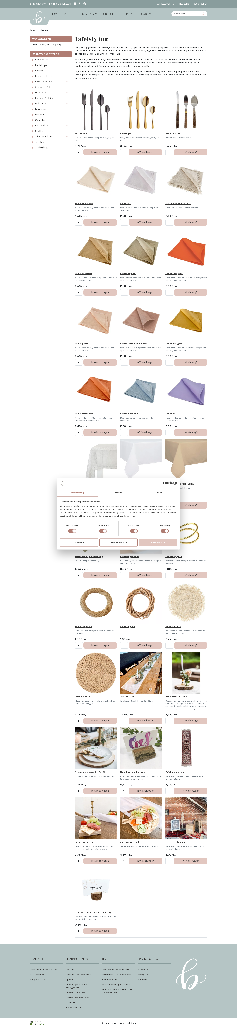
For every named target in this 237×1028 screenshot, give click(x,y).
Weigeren (79, 542)
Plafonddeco (42, 125)
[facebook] (75, 3)
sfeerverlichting (143, 66)
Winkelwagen (165, 3)
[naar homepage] (39, 17)
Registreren (200, 3)
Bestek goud (126, 133)
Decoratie (40, 93)
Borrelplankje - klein (85, 842)
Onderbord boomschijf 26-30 (90, 772)
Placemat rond (82, 696)
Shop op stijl (42, 60)
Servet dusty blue (129, 413)
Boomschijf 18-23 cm (176, 696)
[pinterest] (84, 3)
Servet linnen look (84, 203)
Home (55, 14)
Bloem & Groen (43, 82)
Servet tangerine (174, 273)
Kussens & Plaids (44, 98)
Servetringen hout (129, 556)
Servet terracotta (84, 413)
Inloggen (184, 3)
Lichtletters (41, 103)
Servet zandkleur (83, 273)
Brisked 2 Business (75, 992)
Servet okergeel (173, 343)
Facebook (143, 969)
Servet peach (81, 343)
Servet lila (170, 413)
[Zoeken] (203, 13)
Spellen (39, 131)
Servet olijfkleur (128, 273)
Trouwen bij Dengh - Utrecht (116, 984)
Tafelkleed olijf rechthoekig (89, 556)
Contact (147, 14)
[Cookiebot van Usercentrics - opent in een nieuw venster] (165, 484)
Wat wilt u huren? (45, 54)
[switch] (103, 531)
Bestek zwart (81, 133)
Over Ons (70, 969)
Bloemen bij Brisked (112, 979)
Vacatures (70, 1002)
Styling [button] (88, 14)
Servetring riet (127, 626)
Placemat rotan (173, 626)
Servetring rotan (83, 626)
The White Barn (73, 1007)
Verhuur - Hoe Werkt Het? (78, 974)
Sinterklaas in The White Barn (116, 974)
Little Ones (41, 114)
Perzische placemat (175, 842)
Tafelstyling (41, 147)
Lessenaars (41, 109)
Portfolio (109, 14)
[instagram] (80, 3)
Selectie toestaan (118, 542)
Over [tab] (159, 493)
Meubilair (40, 120)
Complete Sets (43, 87)
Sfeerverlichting (44, 136)
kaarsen (93, 66)
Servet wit (125, 203)
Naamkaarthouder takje (132, 772)
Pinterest (142, 979)
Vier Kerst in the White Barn (115, 969)
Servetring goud (173, 556)
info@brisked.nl (61, 3)
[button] (67, 60)
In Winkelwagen (100, 152)
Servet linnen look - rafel (178, 203)
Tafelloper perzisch (175, 772)
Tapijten (39, 142)
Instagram (143, 974)
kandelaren (80, 66)
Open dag (70, 979)
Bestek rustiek (172, 133)
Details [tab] (118, 493)
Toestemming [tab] (77, 493)
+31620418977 (39, 3)
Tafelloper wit (127, 696)
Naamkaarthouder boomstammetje (93, 912)
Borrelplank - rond (129, 842)
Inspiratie (129, 14)
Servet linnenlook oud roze (134, 343)
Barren (39, 71)
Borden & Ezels (43, 76)
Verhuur (70, 14)
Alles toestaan (158, 542)
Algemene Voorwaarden (77, 997)
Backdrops (41, 65)
